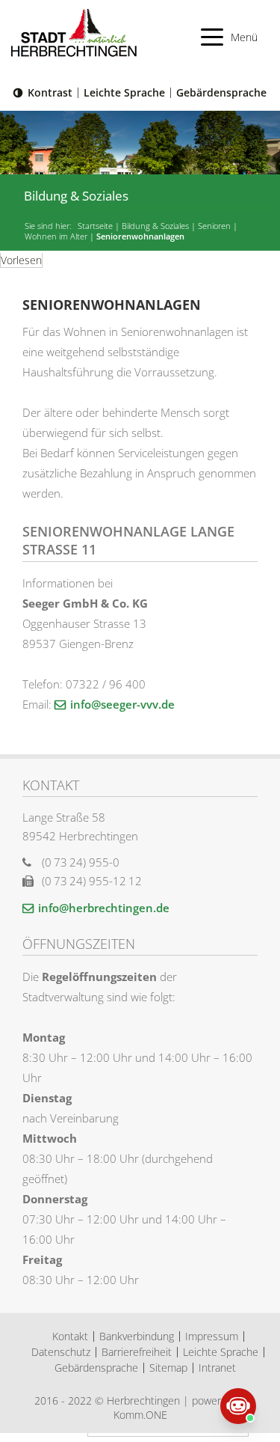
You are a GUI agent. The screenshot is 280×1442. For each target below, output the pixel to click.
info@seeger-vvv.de (122, 704)
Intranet (217, 1367)
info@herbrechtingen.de (103, 907)
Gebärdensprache (221, 92)
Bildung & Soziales (155, 226)
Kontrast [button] (50, 92)
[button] (229, 37)
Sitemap (168, 1367)
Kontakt (70, 1336)
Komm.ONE (140, 1415)
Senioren (214, 226)
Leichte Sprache (124, 92)
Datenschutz (60, 1352)
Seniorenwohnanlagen (140, 236)
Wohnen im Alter (56, 236)
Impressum (211, 1336)
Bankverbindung (136, 1336)
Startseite (95, 226)
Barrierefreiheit (137, 1352)
